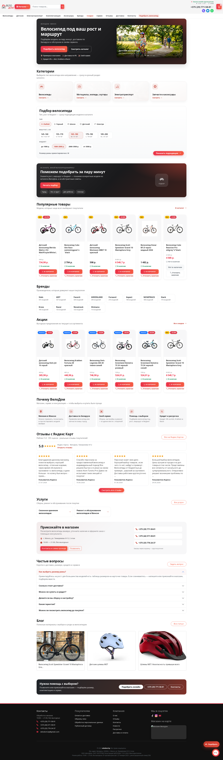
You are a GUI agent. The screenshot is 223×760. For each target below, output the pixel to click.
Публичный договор (83, 726)
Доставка (120, 16)
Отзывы (109, 16)
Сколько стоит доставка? (51, 585)
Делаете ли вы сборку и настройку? (56, 598)
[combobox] (46, 6)
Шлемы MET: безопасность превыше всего (160, 664)
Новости (116, 726)
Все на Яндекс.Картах (174, 437)
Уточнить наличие (49, 276)
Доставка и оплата (120, 733)
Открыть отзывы (64, 447)
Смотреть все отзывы (111, 490)
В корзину (49, 272)
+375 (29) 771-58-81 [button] (201, 6)
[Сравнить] (57, 222)
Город (44, 192)
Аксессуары (69, 16)
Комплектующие (53, 16)
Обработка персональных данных (89, 722)
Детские (19, 16)
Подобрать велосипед (148, 16)
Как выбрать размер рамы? (52, 571)
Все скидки (179, 323)
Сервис (100, 16)
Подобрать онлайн (131, 687)
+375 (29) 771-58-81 (147, 529)
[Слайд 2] (148, 55)
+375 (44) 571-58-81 (147, 536)
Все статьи (179, 623)
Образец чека (80, 719)
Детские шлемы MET (98, 664)
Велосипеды (8, 16)
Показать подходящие (167, 153)
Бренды (80, 16)
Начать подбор (50, 185)
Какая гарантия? (47, 604)
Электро (80, 192)
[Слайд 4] (154, 55)
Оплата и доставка (82, 715)
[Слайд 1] (145, 55)
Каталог (23, 6)
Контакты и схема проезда (54, 548)
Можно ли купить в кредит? (52, 592)
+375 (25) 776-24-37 (147, 542)
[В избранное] (57, 218)
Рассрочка (117, 729)
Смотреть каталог (80, 49)
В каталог (179, 208)
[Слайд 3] (151, 55)
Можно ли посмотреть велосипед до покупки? (61, 610)
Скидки (90, 16)
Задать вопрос (177, 564)
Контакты (132, 16)
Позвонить (75, 548)
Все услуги (179, 502)
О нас (115, 715)
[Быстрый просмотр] (57, 227)
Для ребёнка (68, 192)
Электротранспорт (35, 16)
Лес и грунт (54, 192)
